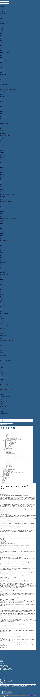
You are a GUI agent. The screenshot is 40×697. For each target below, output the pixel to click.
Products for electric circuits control (6, 681)
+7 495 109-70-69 (3, 423)
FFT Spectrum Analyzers (4, 674)
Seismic (1, 667)
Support (1, 660)
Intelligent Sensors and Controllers (6, 668)
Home (1, 483)
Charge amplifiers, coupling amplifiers (6, 680)
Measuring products (7, 432)
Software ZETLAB (3, 683)
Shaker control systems (4, 676)
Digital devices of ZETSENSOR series (10, 440)
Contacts (1, 661)
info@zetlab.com (10, 423)
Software (5, 461)
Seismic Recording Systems (5, 675)
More (32, 695)
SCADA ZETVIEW (3, 682)
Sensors (5, 449)
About (1, 659)
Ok (30, 695)
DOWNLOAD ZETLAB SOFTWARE (6, 669)
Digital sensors (2, 677)
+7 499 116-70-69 (3, 654)
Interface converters (3, 679)
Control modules (3, 678)
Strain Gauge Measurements (5, 666)
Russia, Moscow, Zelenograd (5, 655)
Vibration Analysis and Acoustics (5, 665)
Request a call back (3, 414)
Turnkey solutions (7, 454)
